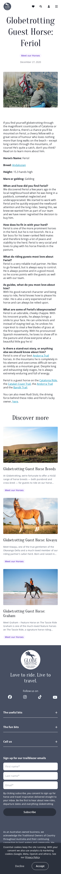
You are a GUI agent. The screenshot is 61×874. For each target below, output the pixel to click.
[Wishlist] (34, 6)
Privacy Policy (32, 857)
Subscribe (30, 812)
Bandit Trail (20, 387)
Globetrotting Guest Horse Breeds (29, 469)
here (15, 401)
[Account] (49, 6)
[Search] (41, 6)
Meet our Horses (30, 55)
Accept (40, 866)
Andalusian (19, 165)
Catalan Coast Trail (19, 384)
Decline (19, 866)
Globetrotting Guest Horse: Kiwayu (30, 540)
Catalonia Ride (48, 380)
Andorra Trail (41, 355)
